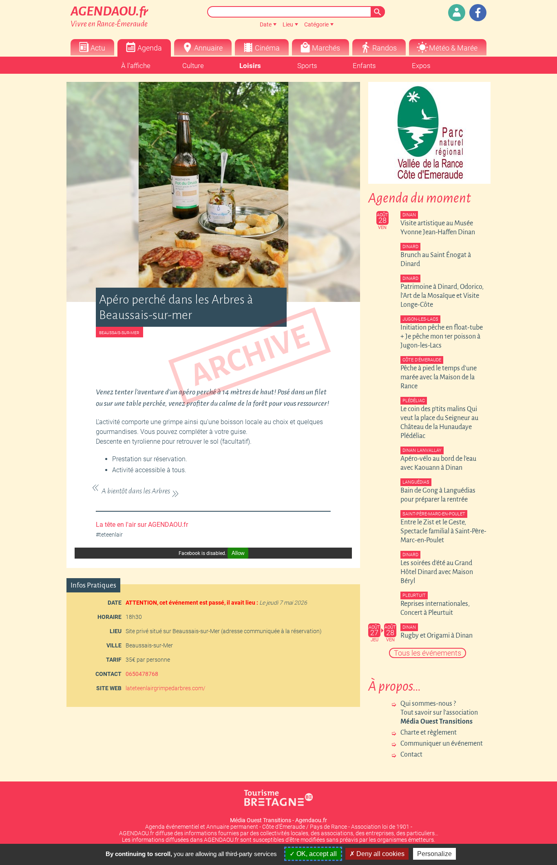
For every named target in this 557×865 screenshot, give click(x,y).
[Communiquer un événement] (456, 12)
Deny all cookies (379, 853)
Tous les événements (427, 653)
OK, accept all (316, 853)
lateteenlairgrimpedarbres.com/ (166, 688)
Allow (238, 553)
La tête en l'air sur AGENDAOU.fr (142, 524)
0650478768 (142, 674)
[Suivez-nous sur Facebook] (477, 12)
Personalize (434, 853)
